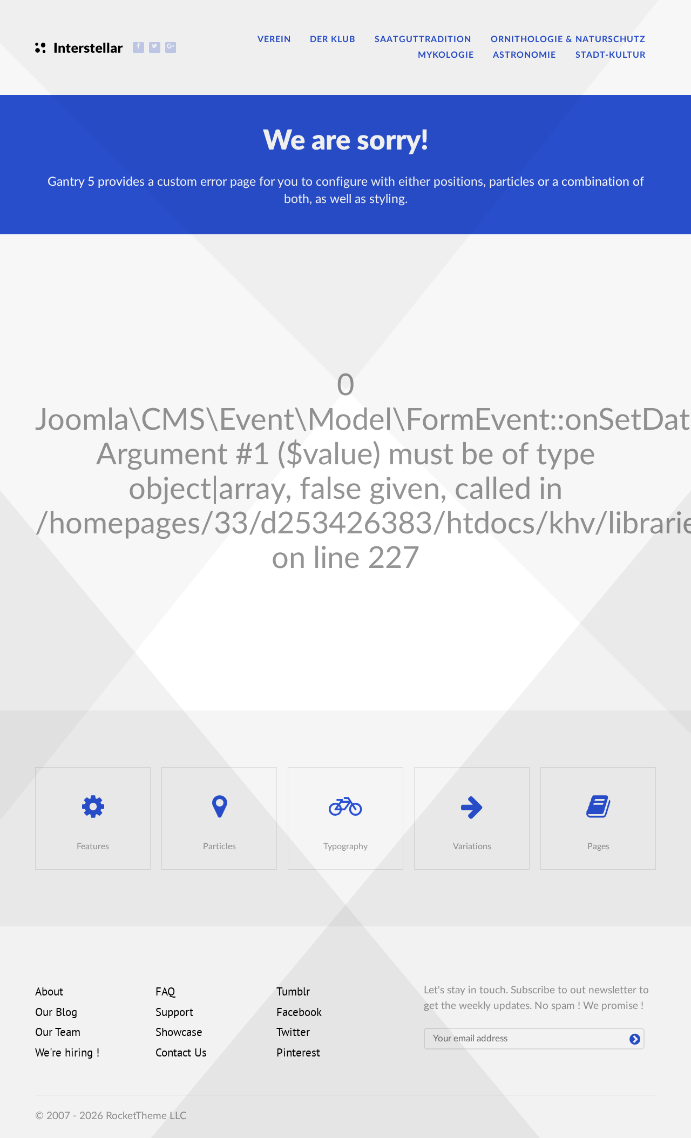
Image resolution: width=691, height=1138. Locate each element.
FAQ (165, 993)
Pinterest (298, 1054)
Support (174, 1013)
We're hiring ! (67, 1054)
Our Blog (56, 1013)
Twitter (293, 1033)
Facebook (299, 1013)
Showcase (178, 1033)
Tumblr (293, 993)
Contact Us (181, 1054)
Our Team (57, 1033)
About (49, 993)
